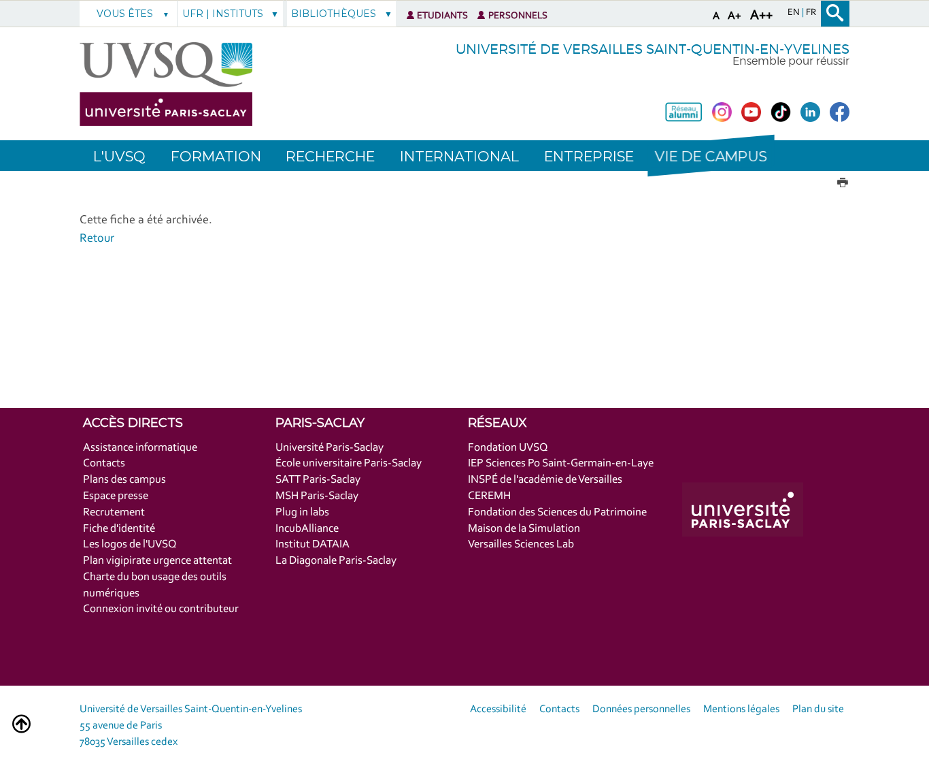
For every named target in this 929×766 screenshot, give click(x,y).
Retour (97, 239)
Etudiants (442, 16)
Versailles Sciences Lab (521, 544)
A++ (761, 15)
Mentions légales (741, 709)
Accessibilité (498, 709)
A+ (734, 16)
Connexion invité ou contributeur (161, 609)
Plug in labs (302, 512)
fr (811, 13)
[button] (710, 155)
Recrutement (114, 512)
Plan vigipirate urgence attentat (157, 560)
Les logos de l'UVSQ (130, 544)
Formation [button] (216, 156)
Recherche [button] (330, 156)
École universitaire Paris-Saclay (348, 463)
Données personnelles (641, 709)
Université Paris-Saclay (329, 447)
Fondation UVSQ (508, 447)
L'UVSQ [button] (119, 156)
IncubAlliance (307, 528)
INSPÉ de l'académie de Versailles (545, 479)
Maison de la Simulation (524, 528)
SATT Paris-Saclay (317, 479)
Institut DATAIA (312, 544)
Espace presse (115, 496)
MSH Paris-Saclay (316, 496)
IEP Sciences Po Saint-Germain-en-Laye (561, 463)
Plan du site (818, 709)
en (795, 13)
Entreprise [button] (589, 156)
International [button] (459, 156)
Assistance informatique (140, 447)
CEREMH (489, 496)
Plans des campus (124, 479)
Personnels (517, 16)
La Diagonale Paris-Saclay (335, 560)
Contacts (104, 463)
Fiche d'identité (119, 528)
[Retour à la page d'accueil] (166, 84)
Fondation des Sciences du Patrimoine (557, 512)
